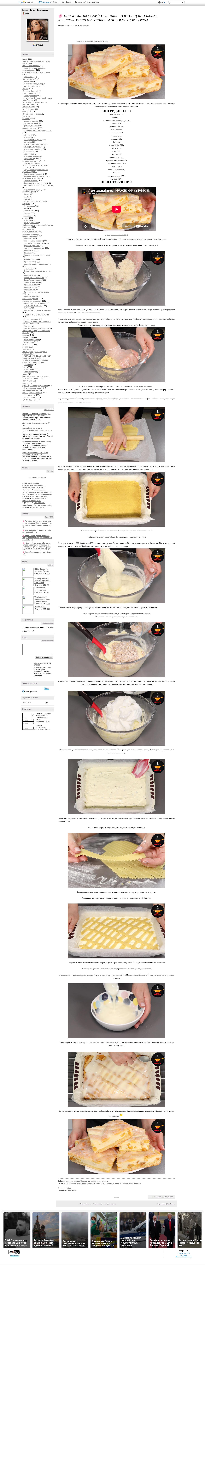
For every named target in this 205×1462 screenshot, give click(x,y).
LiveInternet (26, 2)
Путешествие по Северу (32, 114)
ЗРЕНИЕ (27, 253)
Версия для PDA (184, 1253)
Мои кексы (28, 137)
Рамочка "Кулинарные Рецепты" (36, 328)
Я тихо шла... (40, 606)
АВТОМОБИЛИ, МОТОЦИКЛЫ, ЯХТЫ (38, 186)
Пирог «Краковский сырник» (75, 1183)
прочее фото (27, 337)
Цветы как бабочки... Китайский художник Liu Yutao (35, 454)
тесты (24, 374)
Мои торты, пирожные (32, 147)
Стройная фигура (29, 91)
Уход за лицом (29, 395)
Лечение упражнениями (33, 241)
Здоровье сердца (30, 287)
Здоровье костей (30, 296)
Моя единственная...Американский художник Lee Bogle (36, 442)
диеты (24, 116)
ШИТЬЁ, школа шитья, (32, 86)
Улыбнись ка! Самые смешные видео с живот (42, 599)
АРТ (25, 208)
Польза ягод (28, 77)
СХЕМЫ (27, 308)
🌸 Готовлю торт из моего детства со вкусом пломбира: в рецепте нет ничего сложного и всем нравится (37, 523)
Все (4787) (49, 517)
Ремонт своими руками (33, 84)
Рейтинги (68, 2)
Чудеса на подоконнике (33, 388)
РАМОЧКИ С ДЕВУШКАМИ (34, 303)
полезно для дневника (31, 301)
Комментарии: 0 (39, 485)
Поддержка (159, 2)
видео (24, 59)
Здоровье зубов (30, 262)
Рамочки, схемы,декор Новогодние (37, 311)
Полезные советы (31, 181)
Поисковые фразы (43, 730)
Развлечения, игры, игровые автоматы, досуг (33, 69)
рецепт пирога (106, 1183)
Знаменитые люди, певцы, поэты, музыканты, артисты (36, 177)
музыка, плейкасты (30, 232)
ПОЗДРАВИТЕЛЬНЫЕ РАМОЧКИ (37, 315)
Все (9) (51, 565)
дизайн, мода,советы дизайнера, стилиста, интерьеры (35, 361)
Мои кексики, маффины (33, 149)
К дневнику (97, 1204)
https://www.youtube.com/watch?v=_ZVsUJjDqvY (116, 235)
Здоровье (28, 239)
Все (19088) (49, 410)
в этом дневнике (30, 692)
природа (25, 335)
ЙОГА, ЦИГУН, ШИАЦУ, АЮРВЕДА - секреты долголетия (37, 357)
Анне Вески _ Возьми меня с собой (36, 505)
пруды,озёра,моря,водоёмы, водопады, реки (34, 191)
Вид (163, 3)
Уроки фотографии (31, 340)
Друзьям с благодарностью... (34, 423)
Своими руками (28, 79)
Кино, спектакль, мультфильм (35, 183)
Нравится (157, 1197)
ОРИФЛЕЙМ (27, 112)
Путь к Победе (28, 345)
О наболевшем (28, 109)
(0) (49, 414)
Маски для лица (30, 398)
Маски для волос (30, 96)
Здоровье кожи (29, 250)
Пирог (116, 1183)
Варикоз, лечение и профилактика (37, 255)
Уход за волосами (29, 93)
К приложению (48, 623)
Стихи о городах (30, 372)
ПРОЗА (25, 89)
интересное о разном (31, 161)
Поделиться (169, 1197)
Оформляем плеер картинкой (34, 414)
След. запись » (110, 1204)
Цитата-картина (28, 107)
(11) (48, 604)
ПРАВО (26, 197)
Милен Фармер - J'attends (33, 488)
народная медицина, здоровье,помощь (30, 235)
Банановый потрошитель (40, 589)
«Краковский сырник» (130, 1183)
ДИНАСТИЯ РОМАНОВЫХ (34, 201)
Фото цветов (29, 342)
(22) (48, 609)
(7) (48, 585)
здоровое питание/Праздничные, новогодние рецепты (87, 1181)
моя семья (26, 229)
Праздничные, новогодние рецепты (38, 131)
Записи (25, 10)
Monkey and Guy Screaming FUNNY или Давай (42, 580)
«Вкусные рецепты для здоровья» (36, 72)
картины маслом (30, 123)
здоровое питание (29, 128)
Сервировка (28, 365)
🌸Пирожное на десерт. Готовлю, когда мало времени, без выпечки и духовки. (37, 538)
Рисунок (27, 213)
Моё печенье (29, 154)
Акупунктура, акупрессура (34, 248)
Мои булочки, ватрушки (33, 140)
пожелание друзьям (30, 299)
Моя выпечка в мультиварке (35, 144)
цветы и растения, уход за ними (35, 386)
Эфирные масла (30, 260)
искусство (26, 204)
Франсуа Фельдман (30, 483)
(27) (48, 574)
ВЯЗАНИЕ (28, 82)
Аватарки (27, 326)
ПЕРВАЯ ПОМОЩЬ (31, 282)
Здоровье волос (30, 275)
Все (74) (50, 471)
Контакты (183, 1255)
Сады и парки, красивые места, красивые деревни (35, 171)
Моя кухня (28, 142)
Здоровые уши (29, 290)
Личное (25, 218)
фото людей (27, 381)
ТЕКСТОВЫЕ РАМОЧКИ (33, 306)
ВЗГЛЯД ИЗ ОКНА (31, 223)
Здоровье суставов (31, 246)
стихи (24, 367)
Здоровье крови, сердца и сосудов (37, 264)
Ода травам (28, 269)
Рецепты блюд (29, 159)
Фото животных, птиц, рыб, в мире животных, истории (36, 378)
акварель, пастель (31, 121)
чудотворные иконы (30, 390)
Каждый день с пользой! (33, 280)
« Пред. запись (84, 1204)
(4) (48, 592)
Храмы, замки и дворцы (33, 174)
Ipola (23, 13)
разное (25, 347)
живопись (26, 119)
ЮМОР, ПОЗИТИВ (29, 400)
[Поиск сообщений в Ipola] (46, 688)
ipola (35, 663)
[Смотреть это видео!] (28, 572)
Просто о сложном (31, 319)
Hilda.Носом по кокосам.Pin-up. (41, 570)
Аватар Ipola (37, 29)
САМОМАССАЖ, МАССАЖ (34, 243)
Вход (55, 2)
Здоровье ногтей (30, 285)
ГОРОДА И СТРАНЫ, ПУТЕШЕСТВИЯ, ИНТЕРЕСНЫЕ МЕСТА (35, 165)
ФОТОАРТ (27, 216)
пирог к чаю (94, 1183)
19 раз (69, 1188)
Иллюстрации (29, 206)
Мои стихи (28, 220)
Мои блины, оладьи (31, 156)
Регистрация (45, 2)
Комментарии (42, 10)
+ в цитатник (85, 25)
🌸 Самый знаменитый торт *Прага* (37, 552)
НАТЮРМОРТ (29, 211)
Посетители (40, 728)
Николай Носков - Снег (31, 501)
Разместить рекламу (183, 1257)
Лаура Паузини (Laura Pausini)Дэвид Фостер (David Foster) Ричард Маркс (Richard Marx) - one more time (37, 494)
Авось (80, 2)
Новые (172, 1204)
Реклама (25, 349)
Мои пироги (28, 135)
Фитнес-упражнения (30, 66)
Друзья (32, 10)
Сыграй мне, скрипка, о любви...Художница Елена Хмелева (37, 429)
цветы (24, 383)
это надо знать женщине (32, 393)
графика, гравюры (31, 126)
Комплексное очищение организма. (38, 271)
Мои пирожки (29, 152)
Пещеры (27, 199)
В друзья (39, 45)
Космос (26, 194)
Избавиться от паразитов (34, 278)
